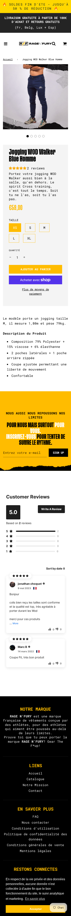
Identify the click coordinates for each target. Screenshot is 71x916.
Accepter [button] (36, 908)
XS (15, 227)
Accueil (8, 59)
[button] (27, 136)
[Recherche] (53, 43)
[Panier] (64, 43)
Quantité (14, 250)
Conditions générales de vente (35, 845)
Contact (35, 790)
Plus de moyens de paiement (35, 291)
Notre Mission (35, 785)
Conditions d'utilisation (35, 828)
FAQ (35, 816)
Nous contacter (35, 822)
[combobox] (35, 326)
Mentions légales (35, 851)
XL (29, 238)
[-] (10, 257)
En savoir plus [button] (35, 898)
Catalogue (35, 779)
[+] (24, 257)
